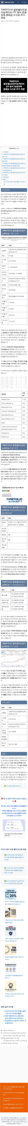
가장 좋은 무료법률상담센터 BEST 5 (13, 1108)
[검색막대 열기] (18, 2)
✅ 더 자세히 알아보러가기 (12, 786)
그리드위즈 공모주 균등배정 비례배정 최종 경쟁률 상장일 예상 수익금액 (14, 870)
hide (17, 148)
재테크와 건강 (9, 2)
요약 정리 (5, 177)
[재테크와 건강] (2, 2)
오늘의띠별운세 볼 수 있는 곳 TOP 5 (13, 1104)
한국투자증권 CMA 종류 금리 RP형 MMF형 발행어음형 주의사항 (14, 857)
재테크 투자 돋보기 (9, 1030)
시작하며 (5, 152)
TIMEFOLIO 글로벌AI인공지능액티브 (14, 1033)
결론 (4, 179)
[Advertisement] (14, 40)
